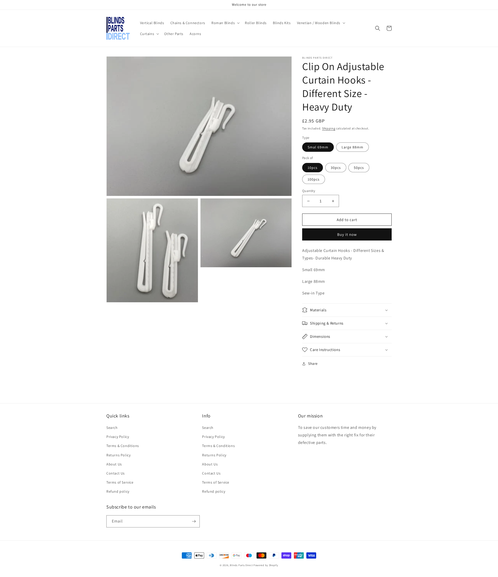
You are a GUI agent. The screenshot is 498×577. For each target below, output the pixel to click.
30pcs (336, 167)
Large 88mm (352, 147)
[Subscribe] (193, 521)
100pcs (314, 179)
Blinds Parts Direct (241, 565)
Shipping (328, 128)
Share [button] (313, 363)
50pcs (359, 167)
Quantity (308, 191)
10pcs (312, 167)
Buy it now (347, 234)
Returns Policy (118, 455)
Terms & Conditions (122, 445)
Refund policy (117, 491)
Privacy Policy (117, 436)
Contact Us (115, 473)
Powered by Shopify (265, 565)
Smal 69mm (318, 147)
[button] (225, 22)
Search (112, 427)
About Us (114, 464)
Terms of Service (120, 482)
